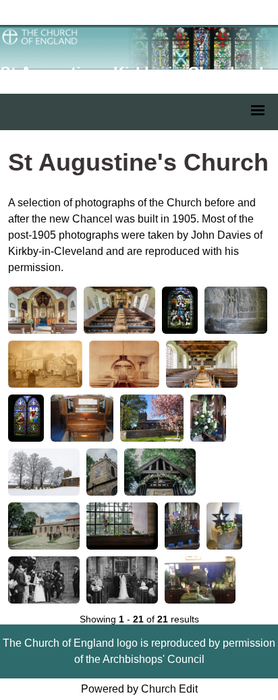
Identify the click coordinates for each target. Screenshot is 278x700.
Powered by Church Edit (139, 689)
